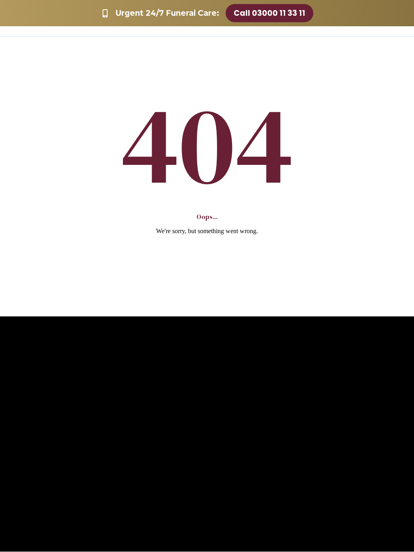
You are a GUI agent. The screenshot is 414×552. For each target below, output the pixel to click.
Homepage (207, 254)
